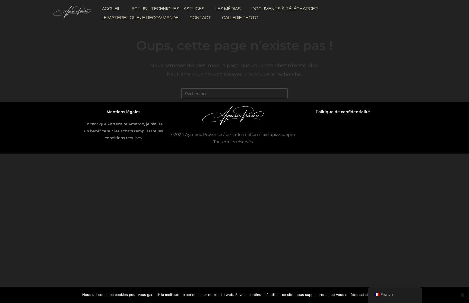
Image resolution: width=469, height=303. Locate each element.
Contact (200, 18)
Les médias (228, 9)
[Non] (462, 295)
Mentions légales (123, 111)
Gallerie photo (240, 18)
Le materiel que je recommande (140, 18)
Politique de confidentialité (343, 111)
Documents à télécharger (285, 9)
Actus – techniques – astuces (168, 9)
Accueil (111, 9)
